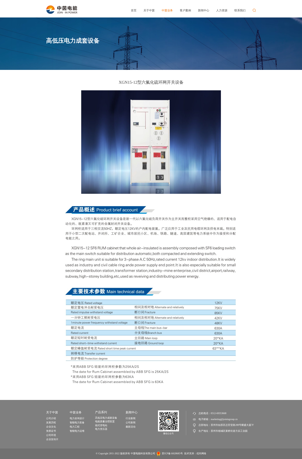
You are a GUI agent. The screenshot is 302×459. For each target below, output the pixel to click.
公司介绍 (51, 418)
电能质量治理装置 (105, 421)
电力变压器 (101, 429)
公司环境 (51, 435)
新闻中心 (132, 412)
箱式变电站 (101, 425)
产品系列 (101, 412)
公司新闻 (130, 422)
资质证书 (51, 431)
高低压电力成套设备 (106, 418)
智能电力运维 (77, 431)
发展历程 (51, 422)
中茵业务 (76, 412)
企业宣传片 (52, 439)
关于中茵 (52, 412)
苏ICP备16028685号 (172, 453)
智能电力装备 (77, 422)
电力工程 (75, 426)
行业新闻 (130, 418)
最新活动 (130, 426)
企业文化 (51, 426)
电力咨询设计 (77, 418)
